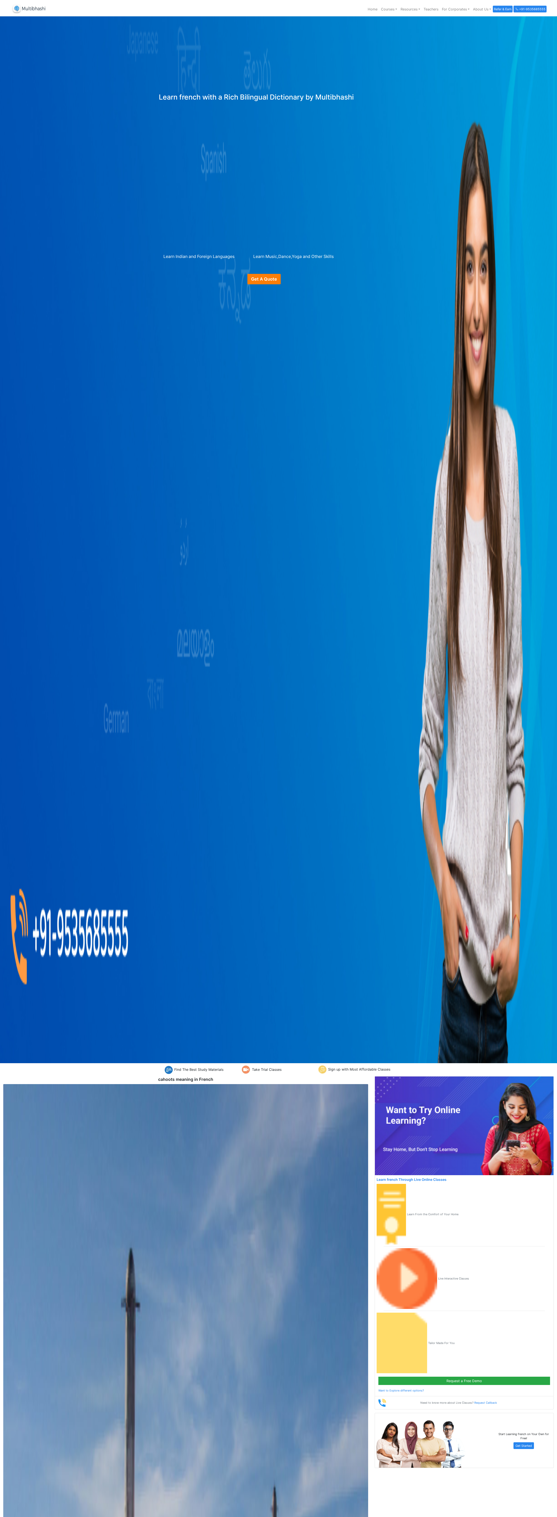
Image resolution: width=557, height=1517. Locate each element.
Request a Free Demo (464, 1381)
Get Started (523, 1446)
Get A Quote (264, 279)
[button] (389, 9)
